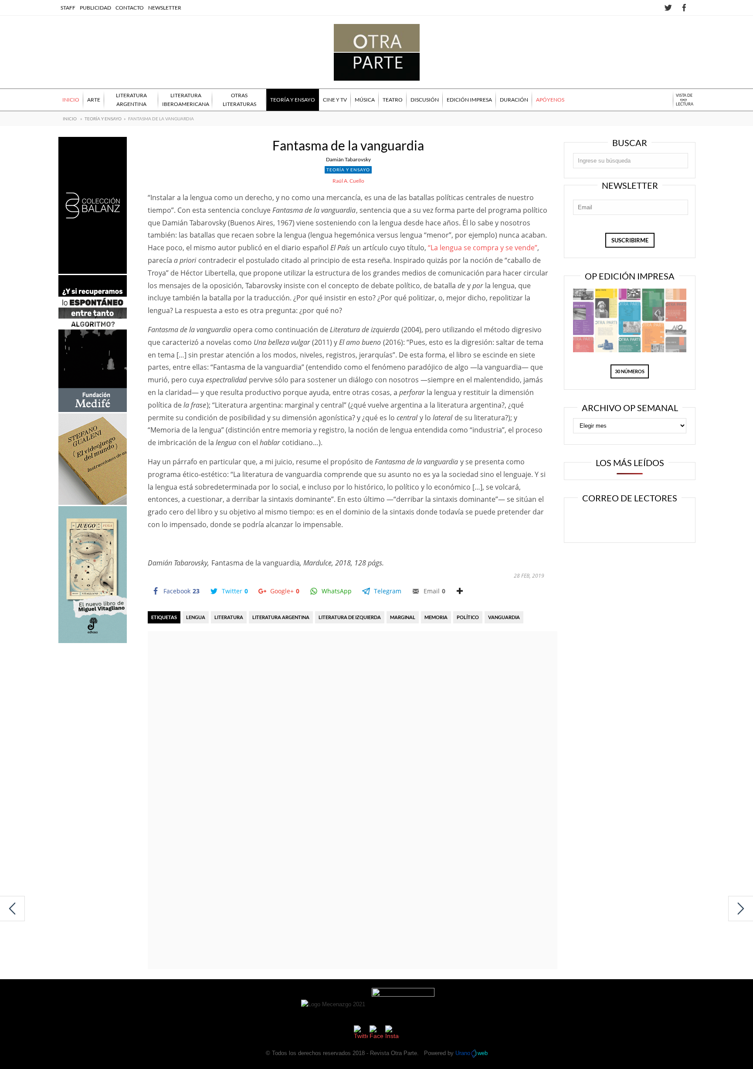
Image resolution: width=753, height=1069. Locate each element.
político (468, 617)
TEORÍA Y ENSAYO (103, 118)
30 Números (629, 371)
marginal (402, 617)
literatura (228, 617)
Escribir (654, 521)
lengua (195, 617)
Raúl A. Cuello (348, 180)
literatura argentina (280, 617)
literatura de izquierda (350, 617)
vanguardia (504, 617)
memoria (436, 617)
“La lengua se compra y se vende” (482, 247)
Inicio (70, 118)
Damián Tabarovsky (348, 159)
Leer (601, 521)
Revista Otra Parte (393, 1053)
